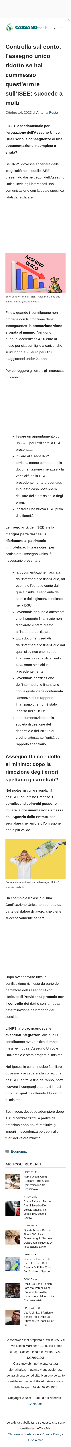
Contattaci (35, 1404)
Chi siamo (14, 1434)
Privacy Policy (51, 1434)
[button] (53, 27)
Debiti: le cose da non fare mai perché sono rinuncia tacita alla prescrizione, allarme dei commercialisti (39, 1292)
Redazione (31, 1434)
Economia (19, 1151)
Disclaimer (35, 1440)
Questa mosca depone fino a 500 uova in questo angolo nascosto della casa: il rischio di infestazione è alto (38, 1238)
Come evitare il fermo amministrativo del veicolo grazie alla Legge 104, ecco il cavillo (37, 1209)
